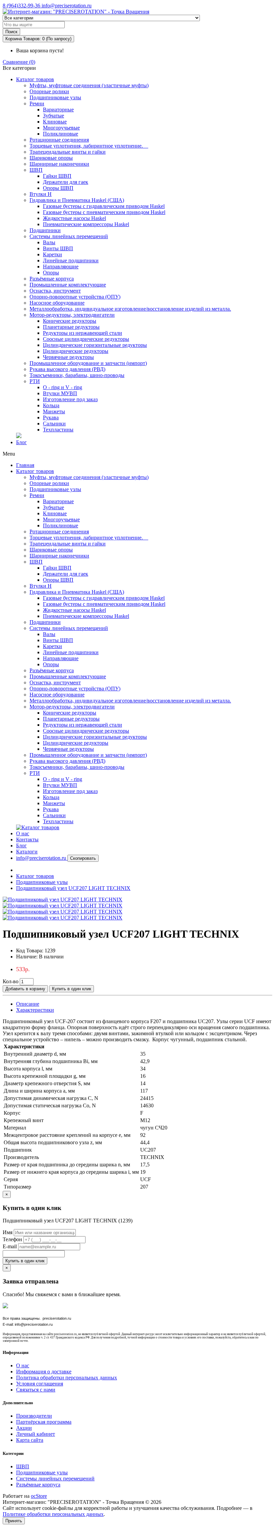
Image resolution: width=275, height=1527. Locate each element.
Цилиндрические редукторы (75, 351)
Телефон (12, 1239)
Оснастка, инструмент (55, 291)
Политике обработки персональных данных (53, 1514)
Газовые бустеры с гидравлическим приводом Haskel (104, 206)
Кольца (51, 405)
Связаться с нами (35, 1389)
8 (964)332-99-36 (22, 5)
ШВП (36, 170)
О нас (22, 833)
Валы (49, 242)
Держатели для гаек (65, 182)
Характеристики (35, 1010)
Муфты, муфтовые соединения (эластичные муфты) (89, 85)
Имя (7, 1232)
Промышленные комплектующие (68, 284)
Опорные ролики (49, 91)
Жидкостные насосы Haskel (74, 218)
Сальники (54, 423)
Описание (27, 1004)
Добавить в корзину (25, 988)
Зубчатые (53, 115)
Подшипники (45, 230)
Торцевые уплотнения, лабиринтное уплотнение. (89, 146)
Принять (13, 1520)
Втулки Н (41, 194)
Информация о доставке (43, 1371)
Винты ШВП (58, 248)
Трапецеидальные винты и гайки (68, 152)
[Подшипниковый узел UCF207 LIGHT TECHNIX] (62, 899)
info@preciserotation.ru (67, 5)
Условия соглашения (39, 1383)
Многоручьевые (61, 127)
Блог (21, 442)
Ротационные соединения (59, 140)
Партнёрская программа (43, 1422)
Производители (34, 1416)
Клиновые (55, 121)
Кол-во (10, 981)
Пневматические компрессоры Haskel (86, 224)
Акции (24, 1428)
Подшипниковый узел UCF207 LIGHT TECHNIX (73, 888)
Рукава (51, 417)
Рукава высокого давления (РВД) (67, 369)
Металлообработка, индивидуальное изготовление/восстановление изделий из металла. (130, 309)
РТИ (35, 381)
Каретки (52, 254)
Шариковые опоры (51, 158)
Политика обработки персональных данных (66, 1377)
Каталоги (27, 851)
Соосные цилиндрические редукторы (86, 339)
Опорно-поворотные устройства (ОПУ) (75, 297)
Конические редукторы (69, 321)
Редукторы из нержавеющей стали (82, 333)
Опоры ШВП (58, 188)
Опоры (51, 272)
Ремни (37, 103)
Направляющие (60, 266)
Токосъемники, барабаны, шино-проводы (77, 375)
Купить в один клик (71, 988)
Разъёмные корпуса (52, 278)
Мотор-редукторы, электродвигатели (72, 315)
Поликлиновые (60, 134)
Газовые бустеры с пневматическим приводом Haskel (104, 212)
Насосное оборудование (57, 303)
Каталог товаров (35, 79)
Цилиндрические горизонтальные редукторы (95, 345)
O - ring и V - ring (62, 387)
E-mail (10, 1246)
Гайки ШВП (57, 176)
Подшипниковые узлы (55, 97)
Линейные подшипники (71, 260)
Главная (25, 465)
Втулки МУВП (60, 393)
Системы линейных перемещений (69, 236)
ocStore (39, 1496)
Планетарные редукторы (71, 327)
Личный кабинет (35, 1434)
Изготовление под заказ (70, 399)
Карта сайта (29, 1440)
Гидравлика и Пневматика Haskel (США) (77, 200)
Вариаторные (58, 109)
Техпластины (58, 429)
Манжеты (54, 411)
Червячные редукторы (68, 357)
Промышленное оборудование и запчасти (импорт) (88, 363)
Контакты (27, 839)
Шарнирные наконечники (59, 164)
